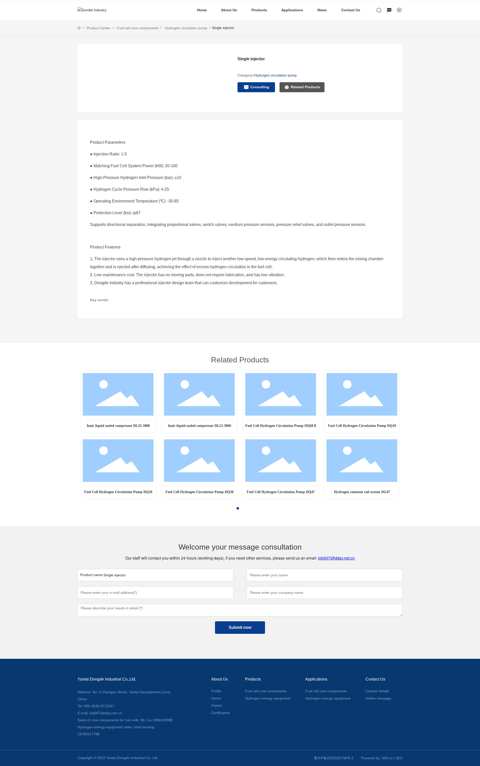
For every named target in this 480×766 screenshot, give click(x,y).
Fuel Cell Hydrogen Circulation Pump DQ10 (362, 426)
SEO (399, 758)
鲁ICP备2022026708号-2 (334, 758)
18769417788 (89, 734)
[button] (233, 508)
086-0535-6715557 (99, 706)
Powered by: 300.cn (376, 758)
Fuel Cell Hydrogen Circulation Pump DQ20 (118, 492)
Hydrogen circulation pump (186, 28)
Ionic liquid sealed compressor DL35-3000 (118, 426)
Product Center (98, 28)
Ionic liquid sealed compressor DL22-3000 (199, 426)
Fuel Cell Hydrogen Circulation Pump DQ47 (281, 492)
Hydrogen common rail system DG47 (362, 492)
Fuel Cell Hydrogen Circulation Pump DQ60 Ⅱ (280, 426)
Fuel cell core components (137, 28)
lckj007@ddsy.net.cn (336, 558)
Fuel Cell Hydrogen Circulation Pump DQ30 (200, 492)
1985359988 (162, 720)
